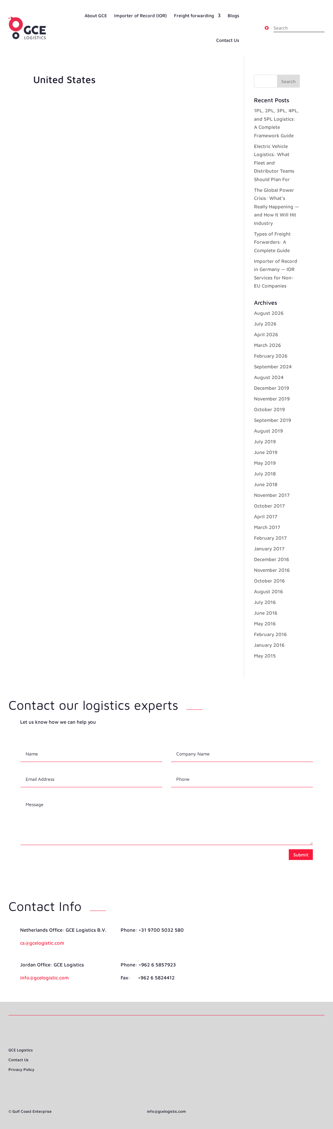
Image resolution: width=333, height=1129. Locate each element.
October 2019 (269, 409)
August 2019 (268, 431)
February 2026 (270, 356)
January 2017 (269, 548)
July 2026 (265, 323)
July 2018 (265, 473)
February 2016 (270, 634)
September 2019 (272, 420)
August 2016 (268, 591)
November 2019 (272, 398)
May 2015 (265, 655)
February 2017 (270, 538)
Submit (300, 854)
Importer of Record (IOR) (140, 15)
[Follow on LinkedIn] (166, 1067)
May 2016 (265, 623)
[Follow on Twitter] (178, 1067)
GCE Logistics (20, 1050)
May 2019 (265, 463)
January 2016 (269, 645)
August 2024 (269, 377)
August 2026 (269, 313)
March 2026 (267, 345)
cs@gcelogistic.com (42, 943)
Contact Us (227, 40)
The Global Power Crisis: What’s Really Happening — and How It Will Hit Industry (276, 206)
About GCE (96, 15)
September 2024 (273, 366)
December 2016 (271, 559)
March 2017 (267, 527)
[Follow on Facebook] (154, 1067)
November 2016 (272, 570)
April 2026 (266, 334)
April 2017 (265, 516)
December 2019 (271, 388)
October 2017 (269, 506)
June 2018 (265, 484)
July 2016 (265, 602)
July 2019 (265, 441)
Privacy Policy (21, 1069)
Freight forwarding (194, 15)
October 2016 (269, 580)
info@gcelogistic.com (44, 977)
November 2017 (272, 495)
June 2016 (265, 613)
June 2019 (265, 452)
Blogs (233, 15)
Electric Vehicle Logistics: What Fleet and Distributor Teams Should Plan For (274, 162)
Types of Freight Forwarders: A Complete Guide (272, 242)
